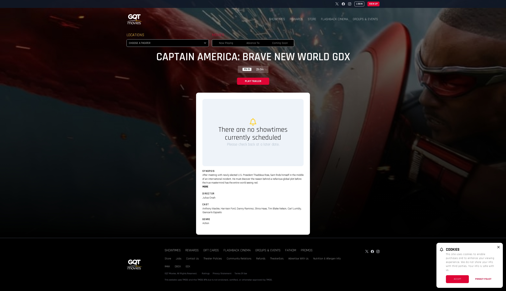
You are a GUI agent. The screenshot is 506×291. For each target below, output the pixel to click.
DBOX (178, 266)
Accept (457, 279)
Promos (306, 250)
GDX (188, 266)
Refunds (260, 258)
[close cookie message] (498, 247)
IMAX (167, 266)
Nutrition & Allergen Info (327, 258)
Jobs (178, 258)
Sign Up (373, 3)
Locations (135, 35)
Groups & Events (365, 19)
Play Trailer (253, 81)
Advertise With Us (298, 258)
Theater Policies (213, 258)
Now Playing (226, 43)
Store (312, 19)
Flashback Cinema (334, 19)
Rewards (296, 19)
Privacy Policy (483, 279)
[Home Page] (134, 19)
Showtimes (277, 19)
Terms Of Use (241, 273)
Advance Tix (253, 43)
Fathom (290, 250)
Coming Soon (280, 43)
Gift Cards (211, 250)
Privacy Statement (222, 273)
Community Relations (239, 258)
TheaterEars (277, 258)
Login (359, 3)
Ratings (206, 273)
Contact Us (192, 258)
